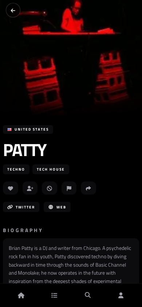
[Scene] (54, 295)
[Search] (87, 295)
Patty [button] (24, 150)
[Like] (10, 188)
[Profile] (121, 295)
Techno (16, 169)
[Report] (69, 188)
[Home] (21, 295)
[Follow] (30, 188)
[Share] (88, 188)
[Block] (49, 188)
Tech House (51, 169)
